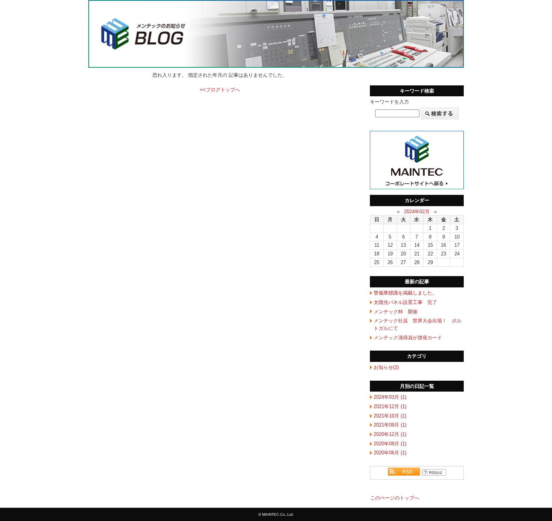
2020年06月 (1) (390, 453)
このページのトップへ (394, 498)
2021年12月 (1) (390, 406)
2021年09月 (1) (390, 425)
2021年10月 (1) (390, 416)
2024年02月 (417, 211)
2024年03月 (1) (390, 397)
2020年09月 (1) (390, 444)
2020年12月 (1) (390, 434)
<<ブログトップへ (220, 90)
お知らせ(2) (386, 367)
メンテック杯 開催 (396, 311)
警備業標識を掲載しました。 (405, 293)
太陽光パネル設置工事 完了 (405, 302)
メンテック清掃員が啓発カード (408, 337)
